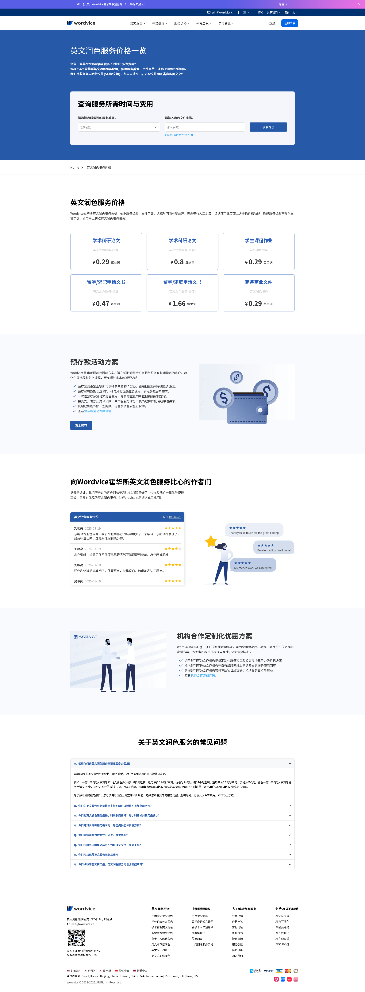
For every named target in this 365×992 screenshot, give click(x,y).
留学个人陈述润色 (162, 938)
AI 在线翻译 (282, 933)
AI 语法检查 (282, 916)
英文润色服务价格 (99, 167)
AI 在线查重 (282, 938)
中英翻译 (158, 23)
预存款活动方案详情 (97, 411)
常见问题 (237, 927)
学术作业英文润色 (162, 927)
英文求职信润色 (161, 956)
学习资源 (224, 23)
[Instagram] (276, 979)
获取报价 (268, 127)
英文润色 (136, 23)
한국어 (91, 970)
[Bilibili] (296, 979)
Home (74, 167)
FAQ (260, 12)
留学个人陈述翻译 (202, 927)
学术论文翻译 (200, 916)
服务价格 (180, 23)
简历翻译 (197, 938)
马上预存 (81, 425)
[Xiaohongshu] (289, 979)
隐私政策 (237, 950)
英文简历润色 (159, 950)
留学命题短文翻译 (202, 921)
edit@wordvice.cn (82, 924)
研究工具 (202, 23)
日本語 (107, 970)
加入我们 (237, 956)
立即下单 (289, 23)
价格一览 (237, 921)
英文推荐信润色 (161, 944)
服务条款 (237, 944)
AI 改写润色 (282, 921)
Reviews (175, 517)
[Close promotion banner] (359, 4)
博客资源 (237, 938)
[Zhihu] (283, 979)
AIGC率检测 (282, 944)
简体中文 (289, 12)
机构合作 (237, 933)
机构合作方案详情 (203, 675)
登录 (272, 23)
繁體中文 (142, 970)
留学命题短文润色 (162, 933)
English (75, 970)
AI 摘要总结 (282, 927)
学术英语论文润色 (162, 916)
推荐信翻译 (198, 933)
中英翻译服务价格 (202, 944)
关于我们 (272, 12)
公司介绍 (237, 916)
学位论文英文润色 (162, 921)
